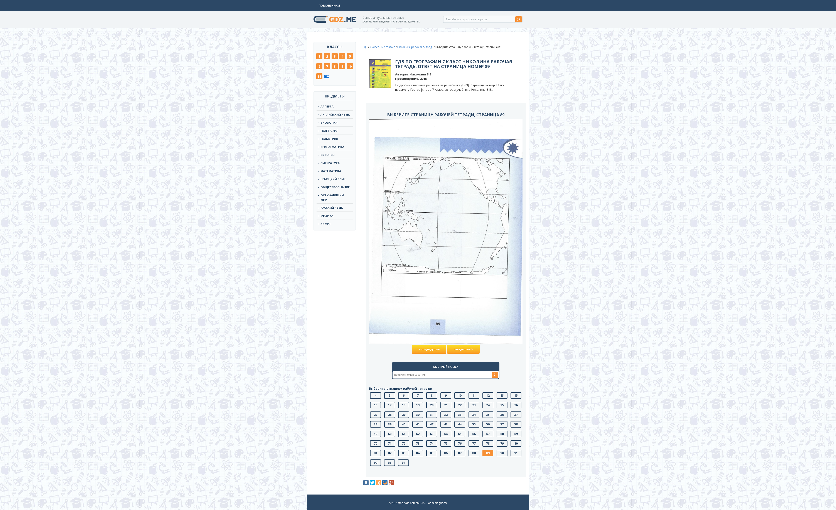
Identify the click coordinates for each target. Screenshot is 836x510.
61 (403, 434)
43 (446, 424)
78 (488, 443)
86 (446, 453)
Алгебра (327, 106)
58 (516, 424)
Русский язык (331, 208)
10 (350, 66)
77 (474, 443)
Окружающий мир (332, 197)
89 (488, 453)
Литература (330, 163)
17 (389, 405)
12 (488, 395)
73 (418, 443)
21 (446, 405)
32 (446, 415)
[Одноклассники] (378, 482)
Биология (328, 123)
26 (516, 405)
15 (516, 395)
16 (375, 405)
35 (488, 415)
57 (502, 424)
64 (446, 434)
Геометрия (329, 139)
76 (460, 443)
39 (389, 424)
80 (516, 443)
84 (418, 453)
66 (474, 434)
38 (375, 424)
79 (502, 443)
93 (389, 463)
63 (431, 434)
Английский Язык (335, 114)
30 (418, 415)
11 (319, 76)
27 (375, 415)
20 (431, 405)
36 (502, 415)
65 (460, 434)
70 (375, 443)
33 (460, 415)
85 (431, 453)
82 (389, 453)
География (329, 131)
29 (403, 415)
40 (403, 424)
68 (502, 434)
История (327, 155)
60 (389, 434)
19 (418, 405)
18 (403, 405)
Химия (325, 224)
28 (389, 415)
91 (516, 453)
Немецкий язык (333, 179)
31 (431, 415)
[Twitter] (372, 482)
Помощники (329, 5)
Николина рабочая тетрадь (415, 47)
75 (446, 443)
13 (502, 395)
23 (474, 405)
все (326, 76)
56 (488, 424)
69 (516, 434)
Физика (326, 216)
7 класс (374, 47)
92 (375, 463)
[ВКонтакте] (366, 482)
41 (418, 424)
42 (431, 424)
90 (502, 453)
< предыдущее (429, 349)
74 (431, 443)
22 (460, 405)
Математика (330, 171)
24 (488, 405)
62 (418, 434)
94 (403, 463)
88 (474, 453)
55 (474, 424)
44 (460, 424)
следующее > (463, 349)
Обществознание (335, 187)
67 (488, 434)
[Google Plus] (391, 482)
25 (502, 405)
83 (403, 453)
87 (460, 453)
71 (389, 443)
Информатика (332, 147)
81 (375, 453)
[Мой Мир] (385, 482)
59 (375, 434)
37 (516, 415)
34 (474, 415)
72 (403, 443)
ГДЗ (364, 47)
